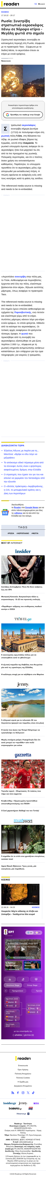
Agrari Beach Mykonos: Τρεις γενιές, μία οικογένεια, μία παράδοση (18, 867)
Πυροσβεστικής (22, 312)
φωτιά (24, 333)
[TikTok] (33, 1092)
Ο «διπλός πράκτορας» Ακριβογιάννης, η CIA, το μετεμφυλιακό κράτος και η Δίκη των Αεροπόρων (23, 490)
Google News (31, 507)
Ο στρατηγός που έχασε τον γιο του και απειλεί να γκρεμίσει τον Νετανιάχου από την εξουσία (24, 478)
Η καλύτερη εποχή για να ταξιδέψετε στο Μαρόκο (22, 674)
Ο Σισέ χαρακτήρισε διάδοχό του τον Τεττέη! (20, 811)
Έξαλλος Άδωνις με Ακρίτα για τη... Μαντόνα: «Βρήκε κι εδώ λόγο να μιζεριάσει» (21, 454)
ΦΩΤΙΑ (35, 533)
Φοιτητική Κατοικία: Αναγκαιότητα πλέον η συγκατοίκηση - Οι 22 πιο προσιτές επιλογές (20, 598)
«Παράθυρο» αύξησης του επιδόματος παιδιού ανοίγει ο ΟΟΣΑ (21, 607)
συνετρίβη (20, 276)
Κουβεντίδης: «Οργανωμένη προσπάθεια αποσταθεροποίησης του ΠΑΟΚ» (19, 802)
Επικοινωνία (23, 1065)
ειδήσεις (18, 513)
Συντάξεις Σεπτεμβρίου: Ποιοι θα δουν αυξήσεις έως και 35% (21, 588)
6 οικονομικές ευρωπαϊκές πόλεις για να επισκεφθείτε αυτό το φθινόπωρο (18, 656)
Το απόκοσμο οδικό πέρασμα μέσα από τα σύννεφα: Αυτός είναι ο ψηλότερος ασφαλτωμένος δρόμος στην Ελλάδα (24, 466)
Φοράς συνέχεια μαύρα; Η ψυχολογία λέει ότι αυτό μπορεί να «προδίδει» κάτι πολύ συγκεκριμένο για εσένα (20, 742)
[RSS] (13, 1092)
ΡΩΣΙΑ (11, 533)
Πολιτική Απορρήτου (23, 1074)
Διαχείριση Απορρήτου (23, 1086)
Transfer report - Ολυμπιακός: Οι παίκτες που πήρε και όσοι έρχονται (21, 792)
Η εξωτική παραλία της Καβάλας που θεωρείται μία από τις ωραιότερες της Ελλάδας (21, 666)
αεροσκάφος (29, 125)
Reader (17, 507)
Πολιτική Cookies (23, 1078)
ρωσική (5, 136)
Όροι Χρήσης (23, 1070)
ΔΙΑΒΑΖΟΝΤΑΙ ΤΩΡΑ (12, 445)
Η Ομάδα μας (23, 1082)
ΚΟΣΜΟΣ (5, 12)
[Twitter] (28, 1092)
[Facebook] (18, 1092)
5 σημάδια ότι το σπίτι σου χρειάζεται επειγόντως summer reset (22, 857)
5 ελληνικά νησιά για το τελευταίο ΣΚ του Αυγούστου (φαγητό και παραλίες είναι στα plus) (22, 721)
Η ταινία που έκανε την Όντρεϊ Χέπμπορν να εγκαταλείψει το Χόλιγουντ (20, 731)
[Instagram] (23, 1092)
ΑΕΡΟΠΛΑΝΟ (23, 533)
